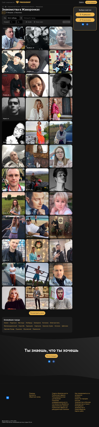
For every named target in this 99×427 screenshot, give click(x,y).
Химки (6, 323)
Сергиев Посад (9, 329)
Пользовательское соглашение (58, 398)
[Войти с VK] (84, 24)
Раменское (36, 329)
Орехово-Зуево (48, 326)
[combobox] (12, 18)
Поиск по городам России (81, 399)
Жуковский (27, 329)
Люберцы (29, 323)
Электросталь (55, 323)
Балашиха (37, 323)
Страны (77, 397)
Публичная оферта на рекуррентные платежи (60, 408)
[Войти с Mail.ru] (88, 24)
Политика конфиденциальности (59, 401)
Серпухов (37, 326)
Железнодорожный (10, 326)
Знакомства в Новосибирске (80, 408)
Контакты (32, 395)
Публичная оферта (58, 395)
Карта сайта (79, 411)
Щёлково (65, 326)
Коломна (45, 323)
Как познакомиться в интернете (82, 394)
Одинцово (29, 326)
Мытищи (21, 323)
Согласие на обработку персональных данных (60, 405)
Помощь (32, 393)
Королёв (21, 326)
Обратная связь (35, 397)
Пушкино (19, 329)
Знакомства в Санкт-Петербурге (82, 405)
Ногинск (57, 326)
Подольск (13, 323)
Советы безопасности (60, 393)
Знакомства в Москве (83, 402)
